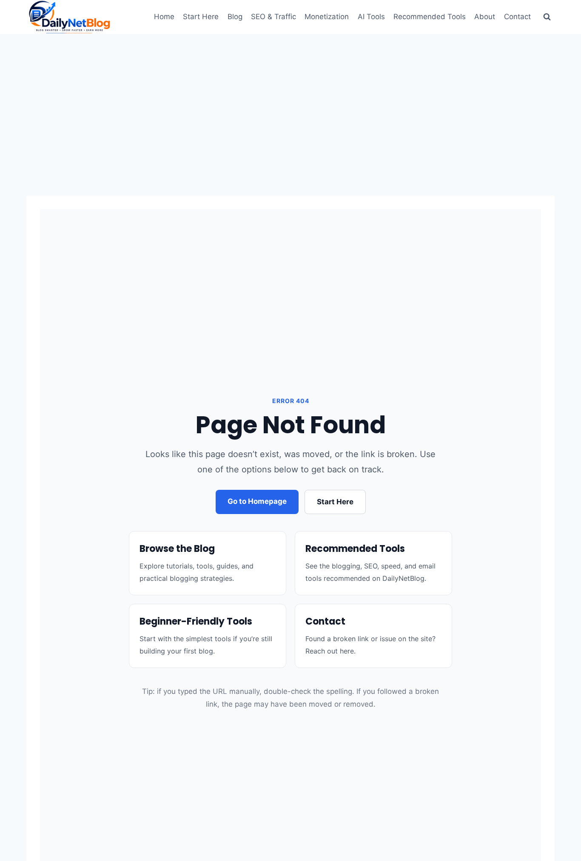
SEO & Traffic (273, 16)
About (484, 16)
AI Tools (371, 16)
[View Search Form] (547, 17)
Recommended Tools (429, 16)
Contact (517, 16)
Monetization (327, 16)
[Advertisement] (290, 97)
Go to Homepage (257, 501)
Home (164, 16)
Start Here (201, 16)
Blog (235, 16)
